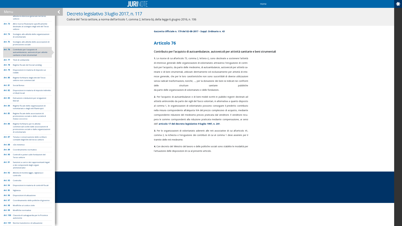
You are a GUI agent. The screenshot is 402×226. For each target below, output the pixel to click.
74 (9, 34)
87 (9, 137)
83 (9, 98)
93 (9, 180)
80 (9, 77)
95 (9, 190)
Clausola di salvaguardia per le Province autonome (30, 216)
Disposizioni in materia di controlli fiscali (31, 185)
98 (9, 205)
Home (263, 3)
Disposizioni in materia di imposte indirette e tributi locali (32, 91)
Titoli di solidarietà (21, 60)
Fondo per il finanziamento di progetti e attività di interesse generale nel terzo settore (30, 16)
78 (9, 65)
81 (9, 85)
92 (9, 173)
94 (9, 185)
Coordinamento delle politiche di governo (31, 200)
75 (9, 42)
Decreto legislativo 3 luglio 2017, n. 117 (104, 14)
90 (9, 154)
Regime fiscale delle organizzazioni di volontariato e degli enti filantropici (29, 107)
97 (9, 200)
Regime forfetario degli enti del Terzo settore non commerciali (29, 78)
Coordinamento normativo (25, 149)
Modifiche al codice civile (24, 205)
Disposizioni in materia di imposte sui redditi (29, 71)
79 (9, 70)
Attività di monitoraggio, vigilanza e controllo (28, 174)
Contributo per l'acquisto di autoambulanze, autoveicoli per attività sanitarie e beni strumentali (30, 52)
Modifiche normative (22, 210)
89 (9, 149)
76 (9, 49)
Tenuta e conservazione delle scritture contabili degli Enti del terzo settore (30, 138)
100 (9, 215)
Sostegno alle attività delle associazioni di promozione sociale (31, 43)
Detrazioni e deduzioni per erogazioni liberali (29, 99)
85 (9, 113)
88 (9, 144)
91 (9, 162)
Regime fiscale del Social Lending (27, 65)
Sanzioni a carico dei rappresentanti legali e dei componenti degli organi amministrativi (31, 165)
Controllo (17, 180)
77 (9, 60)
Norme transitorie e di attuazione (27, 223)
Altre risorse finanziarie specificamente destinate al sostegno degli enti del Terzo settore (31, 26)
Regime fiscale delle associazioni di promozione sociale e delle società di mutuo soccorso (29, 116)
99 (9, 210)
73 (9, 24)
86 (9, 124)
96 (9, 195)
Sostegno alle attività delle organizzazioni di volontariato (31, 35)
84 (9, 106)
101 (9, 223)
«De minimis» (19, 144)
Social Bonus (18, 85)
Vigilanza (17, 190)
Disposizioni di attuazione (24, 195)
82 (9, 90)
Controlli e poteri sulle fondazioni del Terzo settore (29, 155)
